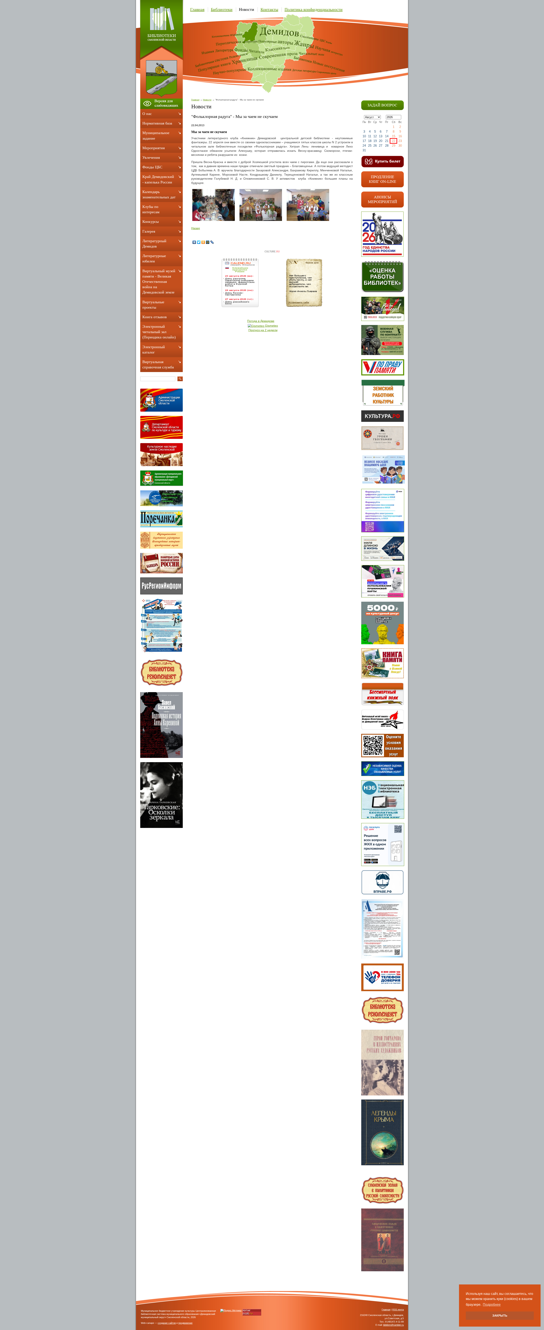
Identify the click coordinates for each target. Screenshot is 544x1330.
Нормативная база (157, 123)
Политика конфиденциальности (314, 9)
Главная (197, 9)
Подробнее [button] (492, 1304)
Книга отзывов (154, 317)
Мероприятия (153, 148)
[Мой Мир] (207, 242)
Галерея (148, 231)
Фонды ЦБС (152, 167)
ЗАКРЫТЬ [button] (499, 1315)
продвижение (185, 1323)
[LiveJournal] (212, 242)
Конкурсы (150, 221)
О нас (147, 114)
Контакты (269, 9)
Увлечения (151, 157)
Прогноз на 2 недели (263, 330)
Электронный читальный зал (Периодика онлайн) (159, 331)
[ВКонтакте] (194, 242)
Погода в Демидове (260, 321)
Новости (246, 9)
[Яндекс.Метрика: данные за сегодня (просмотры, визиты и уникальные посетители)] (230, 1310)
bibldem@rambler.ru (393, 1325)
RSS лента (398, 1309)
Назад (195, 228)
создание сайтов (167, 1323)
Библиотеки (221, 9)
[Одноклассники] (203, 242)
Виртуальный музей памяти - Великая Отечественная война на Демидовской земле (158, 282)
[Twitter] (199, 242)
